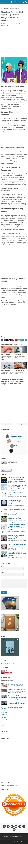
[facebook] (3, 340)
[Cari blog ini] (26, 2)
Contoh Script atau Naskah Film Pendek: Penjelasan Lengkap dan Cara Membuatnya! (17, 554)
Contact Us (21, 836)
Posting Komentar (5, 25)
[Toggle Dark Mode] (24, 2)
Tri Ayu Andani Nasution (7, 663)
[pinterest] (14, 340)
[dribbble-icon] (14, 829)
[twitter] (8, 340)
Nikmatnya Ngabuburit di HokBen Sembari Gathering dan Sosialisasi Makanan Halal (16, 537)
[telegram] (24, 340)
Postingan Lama (22, 424)
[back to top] (25, 840)
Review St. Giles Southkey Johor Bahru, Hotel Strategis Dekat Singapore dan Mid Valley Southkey (17, 697)
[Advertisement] (14, 42)
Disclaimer (6, 836)
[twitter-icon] (8, 826)
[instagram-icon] (12, 826)
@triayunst (5, 731)
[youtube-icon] (15, 826)
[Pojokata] (14, 2)
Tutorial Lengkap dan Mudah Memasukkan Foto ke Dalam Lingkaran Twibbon (17, 502)
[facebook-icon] (4, 826)
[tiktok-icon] (23, 826)
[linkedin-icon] (19, 826)
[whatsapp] (19, 340)
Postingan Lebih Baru (7, 424)
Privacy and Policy (14, 836)
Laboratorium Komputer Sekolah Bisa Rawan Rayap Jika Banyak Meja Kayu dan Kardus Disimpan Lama (17, 691)
